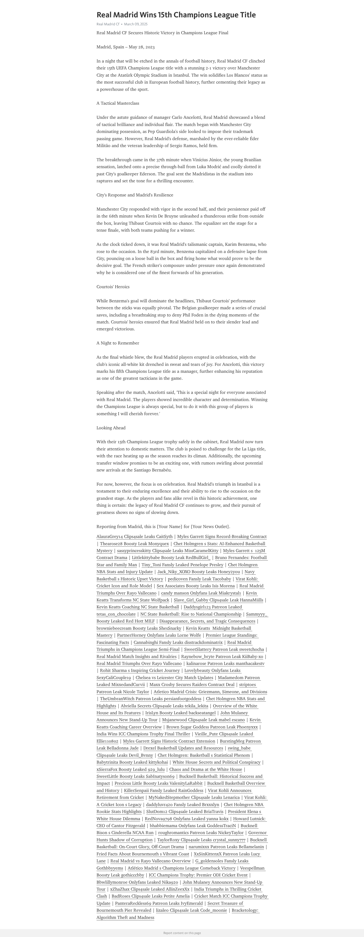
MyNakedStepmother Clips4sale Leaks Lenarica (194, 797)
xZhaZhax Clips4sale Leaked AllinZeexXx (149, 889)
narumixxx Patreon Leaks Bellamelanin (226, 846)
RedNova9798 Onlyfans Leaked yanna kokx (187, 818)
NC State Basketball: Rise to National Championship (190, 614)
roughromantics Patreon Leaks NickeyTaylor (201, 832)
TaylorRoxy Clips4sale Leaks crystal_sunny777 (201, 840)
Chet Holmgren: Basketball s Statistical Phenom (204, 755)
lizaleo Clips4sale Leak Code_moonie (191, 910)
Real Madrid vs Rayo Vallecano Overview (150, 861)
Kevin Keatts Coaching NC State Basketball (138, 607)
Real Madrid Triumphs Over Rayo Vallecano (139, 663)
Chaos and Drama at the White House (205, 769)
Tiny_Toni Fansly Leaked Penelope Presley (182, 564)
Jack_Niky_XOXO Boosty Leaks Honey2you (198, 571)
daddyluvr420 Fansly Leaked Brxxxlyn (182, 804)
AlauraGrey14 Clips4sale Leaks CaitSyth (135, 536)
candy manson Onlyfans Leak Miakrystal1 (201, 593)
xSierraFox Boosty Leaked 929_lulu (131, 769)
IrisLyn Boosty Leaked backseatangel (180, 713)
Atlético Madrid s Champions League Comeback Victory (181, 868)
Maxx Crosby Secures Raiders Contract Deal (192, 684)
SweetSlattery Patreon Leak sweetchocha (224, 649)
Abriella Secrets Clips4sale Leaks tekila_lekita (164, 706)
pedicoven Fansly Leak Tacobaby (199, 579)
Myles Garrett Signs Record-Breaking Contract (222, 536)
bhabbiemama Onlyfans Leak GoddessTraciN (193, 825)
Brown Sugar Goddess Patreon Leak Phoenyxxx (212, 727)
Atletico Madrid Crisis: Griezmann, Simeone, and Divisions (210, 691)
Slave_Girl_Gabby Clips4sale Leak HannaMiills (218, 600)
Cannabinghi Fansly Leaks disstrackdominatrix (178, 642)
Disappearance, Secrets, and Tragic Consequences (207, 621)
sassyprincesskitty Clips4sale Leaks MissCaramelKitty (167, 550)
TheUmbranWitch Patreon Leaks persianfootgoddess (150, 698)
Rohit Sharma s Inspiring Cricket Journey (140, 670)
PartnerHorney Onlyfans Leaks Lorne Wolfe (159, 635)
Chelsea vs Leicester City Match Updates (174, 677)
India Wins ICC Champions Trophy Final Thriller (143, 734)
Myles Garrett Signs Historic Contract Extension (169, 741)
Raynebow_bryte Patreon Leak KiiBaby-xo (222, 656)
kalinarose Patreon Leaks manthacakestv (225, 663)
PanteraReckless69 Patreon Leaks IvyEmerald (159, 903)
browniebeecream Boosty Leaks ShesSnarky (139, 628)
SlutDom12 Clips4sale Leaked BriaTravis (184, 811)
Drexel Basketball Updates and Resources (183, 748)
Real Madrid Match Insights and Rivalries (137, 656)
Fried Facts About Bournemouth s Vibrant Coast (143, 854)
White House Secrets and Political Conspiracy (216, 762)
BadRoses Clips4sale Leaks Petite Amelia (151, 896)
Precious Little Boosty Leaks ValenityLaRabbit (159, 783)
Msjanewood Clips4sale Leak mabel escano (203, 719)
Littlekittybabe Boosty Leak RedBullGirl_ (171, 557)
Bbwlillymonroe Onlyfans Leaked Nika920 (137, 882)
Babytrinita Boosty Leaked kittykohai (132, 762)
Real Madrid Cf (108, 24)
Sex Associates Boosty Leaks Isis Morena (196, 586)
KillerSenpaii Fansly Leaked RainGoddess (163, 790)
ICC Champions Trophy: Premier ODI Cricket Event (198, 875)
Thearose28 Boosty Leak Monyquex (134, 543)
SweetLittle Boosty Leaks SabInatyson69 (136, 776)
